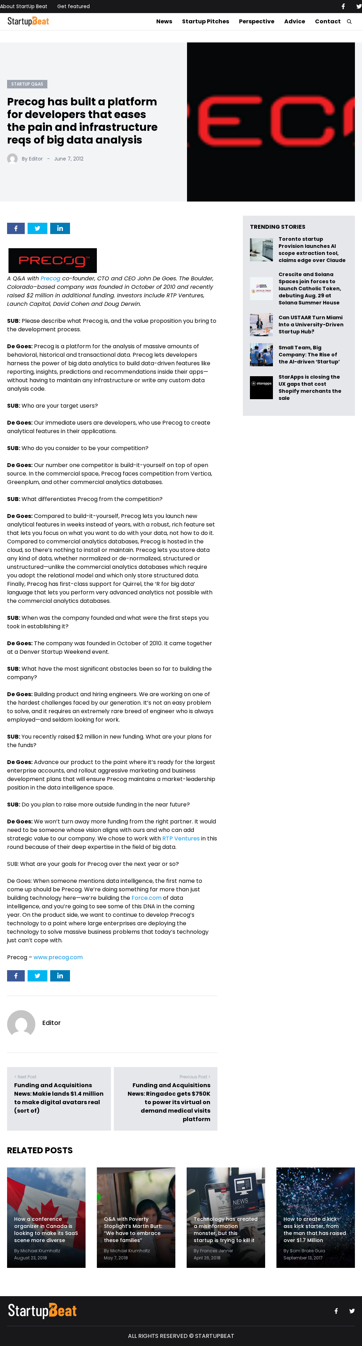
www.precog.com (58, 957)
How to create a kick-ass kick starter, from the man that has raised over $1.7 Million (315, 1230)
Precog (50, 278)
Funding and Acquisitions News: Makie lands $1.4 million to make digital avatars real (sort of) (59, 1098)
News (164, 21)
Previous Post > (195, 1077)
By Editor (32, 158)
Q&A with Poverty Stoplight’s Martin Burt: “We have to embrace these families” (133, 1230)
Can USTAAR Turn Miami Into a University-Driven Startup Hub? (311, 324)
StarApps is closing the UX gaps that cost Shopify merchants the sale (310, 387)
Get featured (73, 6)
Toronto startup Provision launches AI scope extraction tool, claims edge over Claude (313, 249)
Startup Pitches (205, 21)
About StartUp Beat (23, 6)
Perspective (256, 21)
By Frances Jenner (213, 1251)
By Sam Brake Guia (304, 1251)
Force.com (147, 898)
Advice (294, 21)
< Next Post (25, 1077)
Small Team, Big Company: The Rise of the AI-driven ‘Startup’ (309, 354)
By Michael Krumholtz (37, 1251)
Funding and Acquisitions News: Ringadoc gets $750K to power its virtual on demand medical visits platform (169, 1102)
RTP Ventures (181, 838)
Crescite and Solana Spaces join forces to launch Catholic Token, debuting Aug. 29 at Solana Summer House (310, 288)
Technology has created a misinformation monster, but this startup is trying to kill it (226, 1230)
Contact (328, 21)
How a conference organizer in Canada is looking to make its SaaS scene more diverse (46, 1230)
